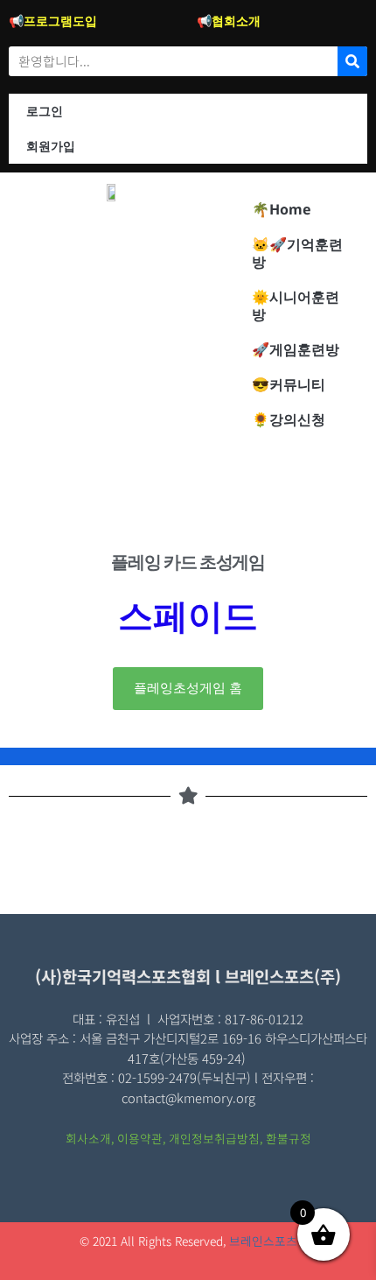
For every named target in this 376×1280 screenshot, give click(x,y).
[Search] (352, 61)
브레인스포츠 (263, 1240)
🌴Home (281, 209)
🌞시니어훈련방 (295, 305)
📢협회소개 (229, 20)
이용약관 (140, 1138)
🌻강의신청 (288, 419)
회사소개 (88, 1138)
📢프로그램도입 (53, 20)
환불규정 (288, 1138)
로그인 (44, 110)
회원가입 (50, 145)
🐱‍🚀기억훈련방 (297, 253)
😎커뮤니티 (288, 384)
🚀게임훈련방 (295, 349)
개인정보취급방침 (214, 1138)
